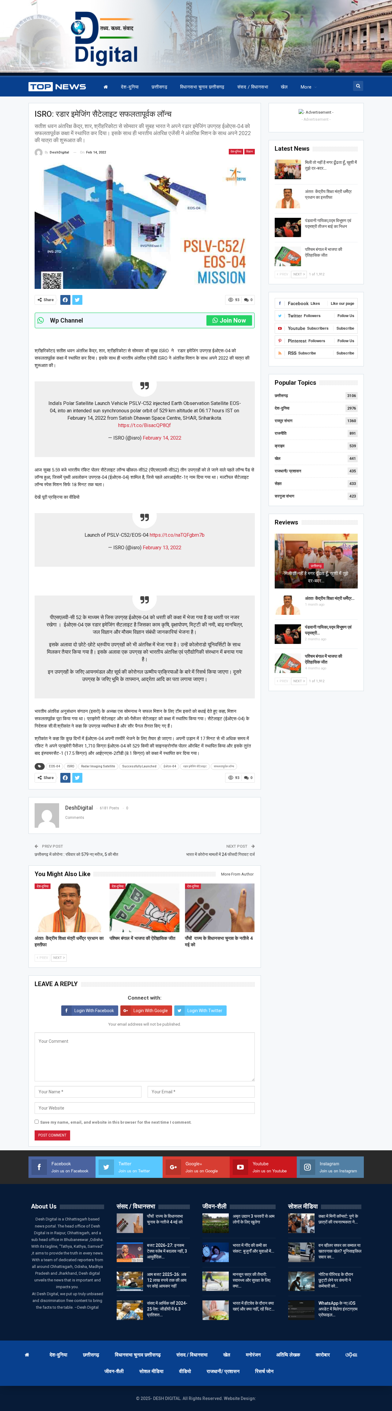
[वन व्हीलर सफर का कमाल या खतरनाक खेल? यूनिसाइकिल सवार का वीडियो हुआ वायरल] (301, 1252)
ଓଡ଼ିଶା (351, 1355)
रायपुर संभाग (283, 420)
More (306, 87)
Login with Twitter (204, 1010)
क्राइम (280, 446)
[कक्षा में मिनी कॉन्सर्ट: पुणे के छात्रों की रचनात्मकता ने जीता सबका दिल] (301, 1223)
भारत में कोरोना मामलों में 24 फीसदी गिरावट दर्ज (220, 854)
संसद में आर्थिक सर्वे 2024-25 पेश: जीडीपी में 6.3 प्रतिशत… (167, 1309)
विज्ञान (249, 151)
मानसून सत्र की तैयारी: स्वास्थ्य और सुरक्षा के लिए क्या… (251, 1280)
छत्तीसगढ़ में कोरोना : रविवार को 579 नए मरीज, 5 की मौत (76, 854)
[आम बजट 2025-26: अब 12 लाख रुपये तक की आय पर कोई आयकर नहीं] (130, 1281)
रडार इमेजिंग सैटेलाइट (195, 766)
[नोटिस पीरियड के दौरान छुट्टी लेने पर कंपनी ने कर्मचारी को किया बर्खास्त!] (301, 1281)
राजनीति (280, 433)
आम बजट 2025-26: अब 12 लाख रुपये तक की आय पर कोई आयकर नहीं (167, 1280)
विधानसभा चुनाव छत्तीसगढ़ (202, 87)
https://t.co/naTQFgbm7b (177, 535)
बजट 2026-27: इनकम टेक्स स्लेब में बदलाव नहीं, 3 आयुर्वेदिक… (167, 1251)
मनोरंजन (253, 1355)
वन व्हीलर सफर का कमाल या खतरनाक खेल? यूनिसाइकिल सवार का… (339, 1251)
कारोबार (323, 1355)
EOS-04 (54, 766)
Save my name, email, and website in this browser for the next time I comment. (116, 1122)
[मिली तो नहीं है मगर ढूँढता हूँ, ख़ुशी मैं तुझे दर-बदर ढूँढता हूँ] (288, 169)
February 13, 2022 (162, 547)
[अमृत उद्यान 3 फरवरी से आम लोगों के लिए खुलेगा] (215, 1223)
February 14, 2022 (162, 438)
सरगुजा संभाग (284, 496)
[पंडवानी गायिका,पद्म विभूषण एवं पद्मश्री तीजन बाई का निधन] (288, 227)
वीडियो (185, 1371)
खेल (284, 87)
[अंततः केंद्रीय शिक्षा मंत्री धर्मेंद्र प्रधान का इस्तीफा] (69, 907)
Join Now (233, 320)
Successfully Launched (139, 766)
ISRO (70, 766)
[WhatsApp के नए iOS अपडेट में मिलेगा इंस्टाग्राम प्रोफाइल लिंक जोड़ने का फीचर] (301, 1310)
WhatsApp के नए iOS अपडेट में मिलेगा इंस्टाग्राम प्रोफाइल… (337, 1309)
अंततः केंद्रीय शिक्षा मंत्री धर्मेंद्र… (330, 598)
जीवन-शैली (114, 1371)
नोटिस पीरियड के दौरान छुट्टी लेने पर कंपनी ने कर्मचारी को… (335, 1280)
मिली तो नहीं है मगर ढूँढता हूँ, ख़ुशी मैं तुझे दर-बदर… (316, 577)
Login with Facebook (94, 1010)
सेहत (278, 483)
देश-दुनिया (130, 87)
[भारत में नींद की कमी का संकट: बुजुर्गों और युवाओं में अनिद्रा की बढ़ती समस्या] (215, 1252)
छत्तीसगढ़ (159, 87)
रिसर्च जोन (264, 1371)
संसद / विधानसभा (252, 87)
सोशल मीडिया (151, 1371)
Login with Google (151, 1010)
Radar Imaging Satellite (98, 766)
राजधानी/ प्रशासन (288, 471)
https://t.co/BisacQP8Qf (144, 425)
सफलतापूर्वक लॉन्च (224, 766)
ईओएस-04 (170, 766)
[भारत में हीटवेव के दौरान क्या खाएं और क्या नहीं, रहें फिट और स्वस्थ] (215, 1310)
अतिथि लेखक (288, 1355)
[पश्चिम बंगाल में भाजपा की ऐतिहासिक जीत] (144, 907)
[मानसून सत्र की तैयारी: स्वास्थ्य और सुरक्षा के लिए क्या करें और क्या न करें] (215, 1281)
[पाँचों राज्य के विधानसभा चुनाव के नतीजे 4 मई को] (220, 907)
